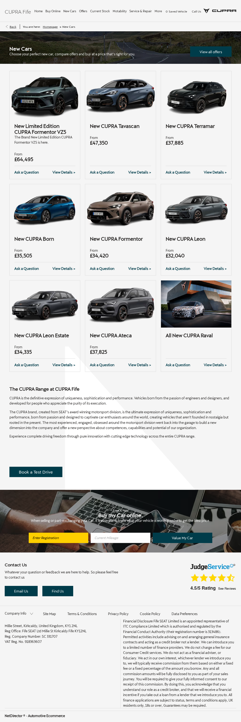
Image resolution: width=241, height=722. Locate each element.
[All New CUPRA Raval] (196, 304)
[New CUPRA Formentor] (120, 207)
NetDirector (14, 716)
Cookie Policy (150, 614)
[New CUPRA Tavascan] (120, 94)
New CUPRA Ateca (111, 335)
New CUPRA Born (34, 239)
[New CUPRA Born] (45, 207)
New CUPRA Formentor (116, 239)
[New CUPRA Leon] (196, 207)
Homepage (50, 26)
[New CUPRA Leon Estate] (45, 304)
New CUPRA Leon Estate (41, 335)
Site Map (49, 614)
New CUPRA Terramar (190, 126)
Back (13, 26)
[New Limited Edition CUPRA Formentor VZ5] (45, 94)
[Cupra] (219, 10)
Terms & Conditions (82, 614)
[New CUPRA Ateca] (120, 304)
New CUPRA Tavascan (115, 126)
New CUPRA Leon (185, 239)
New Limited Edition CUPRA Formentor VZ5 (40, 129)
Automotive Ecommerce (46, 716)
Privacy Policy (118, 614)
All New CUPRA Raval (189, 335)
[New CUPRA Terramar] (196, 94)
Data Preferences (184, 614)
